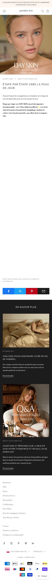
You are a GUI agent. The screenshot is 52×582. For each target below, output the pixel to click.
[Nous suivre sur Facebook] (4, 543)
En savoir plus (8, 376)
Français (38, 551)
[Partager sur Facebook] (8, 291)
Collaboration (8, 504)
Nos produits (7, 500)
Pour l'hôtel (7, 509)
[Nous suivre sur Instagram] (11, 543)
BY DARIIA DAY (8, 351)
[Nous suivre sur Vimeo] (25, 543)
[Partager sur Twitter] (20, 291)
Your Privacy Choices (11, 517)
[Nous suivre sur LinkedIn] (33, 543)
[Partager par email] (43, 291)
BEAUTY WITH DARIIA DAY (27, 79)
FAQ (4, 487)
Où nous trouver (9, 496)
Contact (6, 526)
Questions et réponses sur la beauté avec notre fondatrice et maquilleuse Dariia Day (25, 449)
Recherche (7, 482)
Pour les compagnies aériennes (14, 513)
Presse (5, 491)
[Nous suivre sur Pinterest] (18, 543)
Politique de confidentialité (13, 535)
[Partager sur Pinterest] (32, 291)
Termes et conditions (10, 530)
